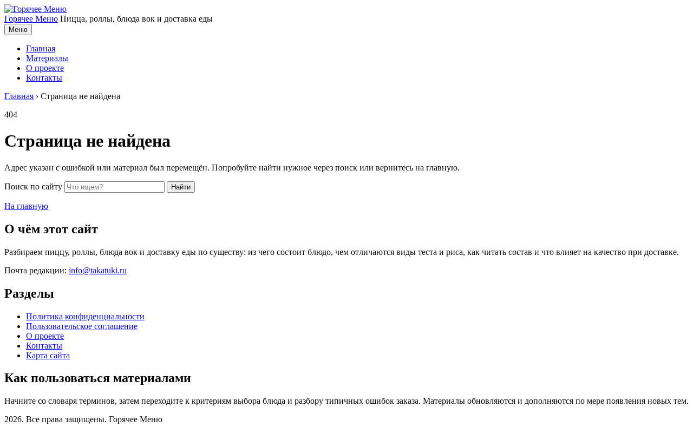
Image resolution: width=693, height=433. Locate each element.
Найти (181, 187)
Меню (18, 29)
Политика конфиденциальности (85, 316)
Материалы (47, 58)
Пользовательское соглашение (82, 326)
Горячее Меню (31, 18)
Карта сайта (48, 355)
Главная (40, 48)
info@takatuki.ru (98, 270)
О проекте (45, 68)
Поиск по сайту (33, 186)
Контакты (44, 77)
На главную (26, 206)
